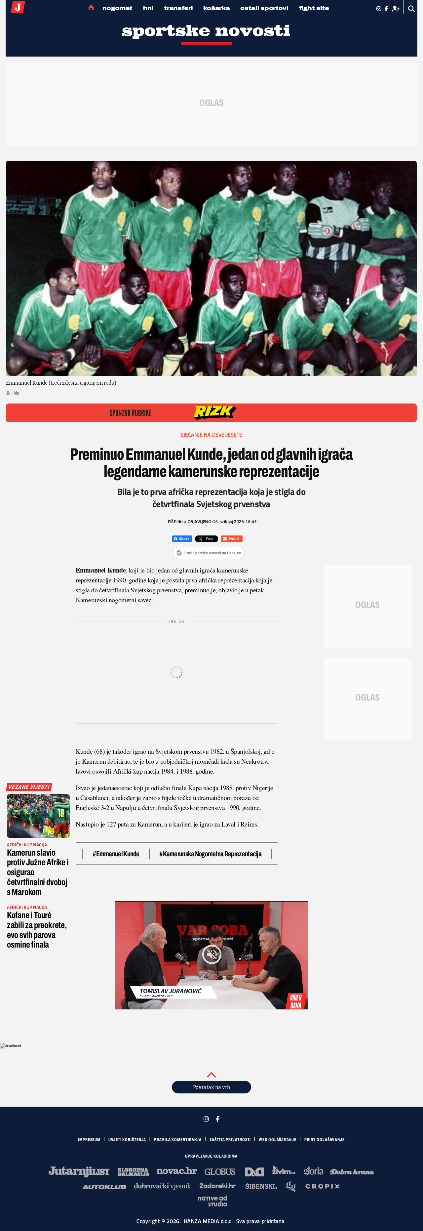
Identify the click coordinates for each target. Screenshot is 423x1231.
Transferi (178, 8)
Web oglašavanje (277, 1139)
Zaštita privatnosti (230, 1139)
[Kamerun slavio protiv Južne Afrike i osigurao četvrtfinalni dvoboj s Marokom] (38, 816)
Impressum (89, 1139)
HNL (148, 8)
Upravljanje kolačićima (211, 1156)
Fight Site (314, 8)
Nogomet (117, 8)
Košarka (216, 8)
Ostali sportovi (264, 8)
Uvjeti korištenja (127, 1139)
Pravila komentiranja (178, 1139)
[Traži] (411, 9)
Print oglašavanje (324, 1139)
